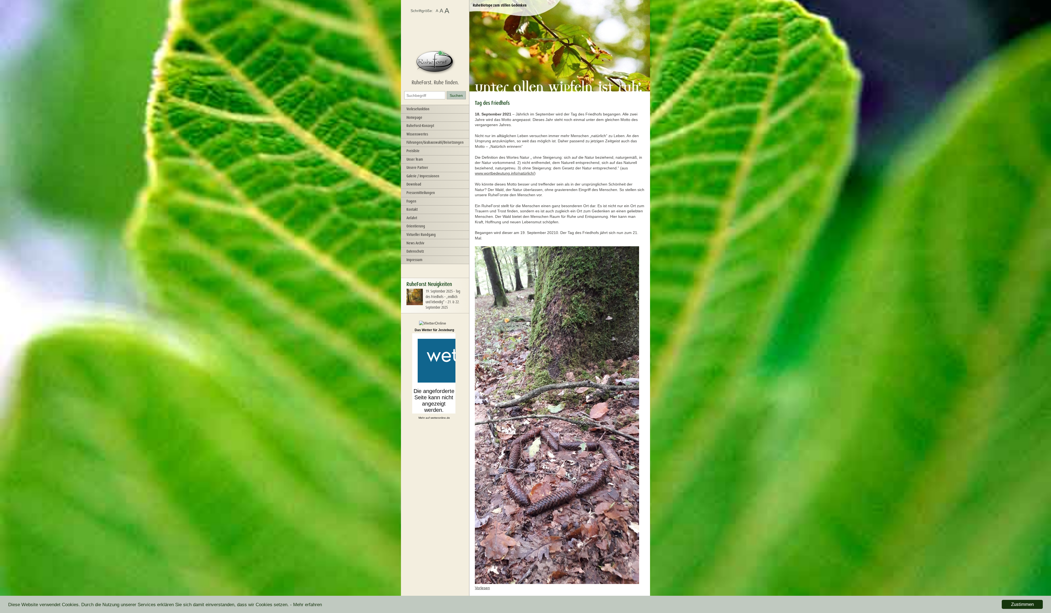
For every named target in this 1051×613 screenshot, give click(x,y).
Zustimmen (1022, 604)
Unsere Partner (417, 167)
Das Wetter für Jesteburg (434, 330)
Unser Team (414, 159)
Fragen (411, 201)
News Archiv (415, 243)
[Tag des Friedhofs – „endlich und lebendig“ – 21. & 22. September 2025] (414, 303)
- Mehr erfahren (306, 604)
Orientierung (415, 226)
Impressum (414, 259)
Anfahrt (411, 217)
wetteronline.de (440, 417)
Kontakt (412, 209)
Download (413, 184)
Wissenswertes (417, 134)
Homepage (414, 117)
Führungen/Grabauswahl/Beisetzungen (435, 142)
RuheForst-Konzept (420, 125)
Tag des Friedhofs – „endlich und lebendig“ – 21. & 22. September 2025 (443, 299)
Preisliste (413, 150)
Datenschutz (415, 251)
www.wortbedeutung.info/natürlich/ (504, 173)
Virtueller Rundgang (421, 234)
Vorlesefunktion (417, 108)
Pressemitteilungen (420, 192)
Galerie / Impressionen (422, 176)
